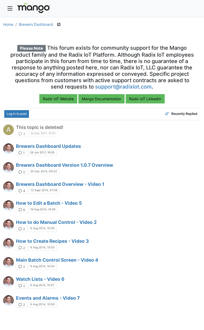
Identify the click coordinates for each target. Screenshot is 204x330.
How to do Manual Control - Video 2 (56, 222)
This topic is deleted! (39, 127)
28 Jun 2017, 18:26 (42, 152)
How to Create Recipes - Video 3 (52, 241)
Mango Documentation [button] (101, 99)
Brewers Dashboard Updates (48, 146)
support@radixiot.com (123, 86)
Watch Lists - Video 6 (40, 279)
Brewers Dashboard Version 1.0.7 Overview (64, 165)
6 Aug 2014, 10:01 (42, 285)
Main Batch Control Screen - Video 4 (57, 260)
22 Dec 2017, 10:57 (43, 133)
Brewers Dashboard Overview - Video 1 (60, 184)
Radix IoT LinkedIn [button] (145, 99)
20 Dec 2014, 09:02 (43, 171)
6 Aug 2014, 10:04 (42, 266)
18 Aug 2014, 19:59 (43, 209)
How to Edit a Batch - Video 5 (49, 203)
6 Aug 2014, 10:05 (42, 247)
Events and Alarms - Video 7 (48, 298)
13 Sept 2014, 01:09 (44, 190)
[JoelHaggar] (8, 148)
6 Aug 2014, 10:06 (42, 228)
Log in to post (17, 114)
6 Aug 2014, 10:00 (42, 304)
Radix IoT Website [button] (58, 99)
